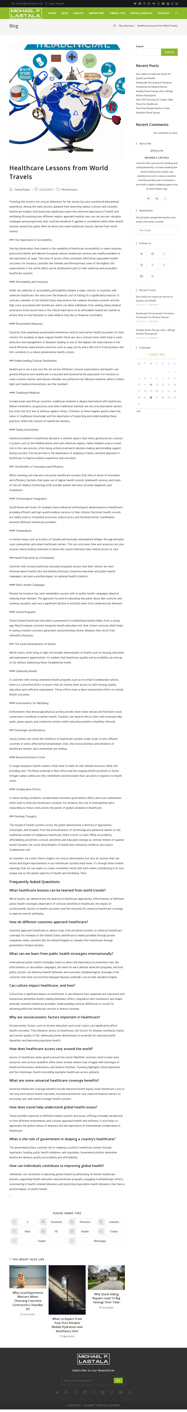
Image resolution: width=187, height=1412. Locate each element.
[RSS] (176, 3)
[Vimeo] (168, 3)
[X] (148, 198)
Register (60, 3)
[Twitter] (135, 3)
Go (118, 1380)
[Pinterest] (144, 3)
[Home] (114, 25)
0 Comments (153, 305)
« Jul (138, 411)
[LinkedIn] (142, 265)
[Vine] (172, 3)
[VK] (153, 3)
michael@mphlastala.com (29, 3)
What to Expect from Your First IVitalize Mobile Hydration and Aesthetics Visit (67, 1325)
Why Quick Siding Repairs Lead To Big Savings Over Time (106, 1298)
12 (151, 384)
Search (139, 46)
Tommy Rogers (22, 189)
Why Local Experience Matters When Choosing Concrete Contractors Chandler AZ (27, 1301)
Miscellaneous (70, 189)
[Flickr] (102, 1392)
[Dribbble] (148, 3)
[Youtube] (163, 3)
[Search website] (176, 13)
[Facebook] (140, 3)
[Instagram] (158, 3)
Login (51, 3)
